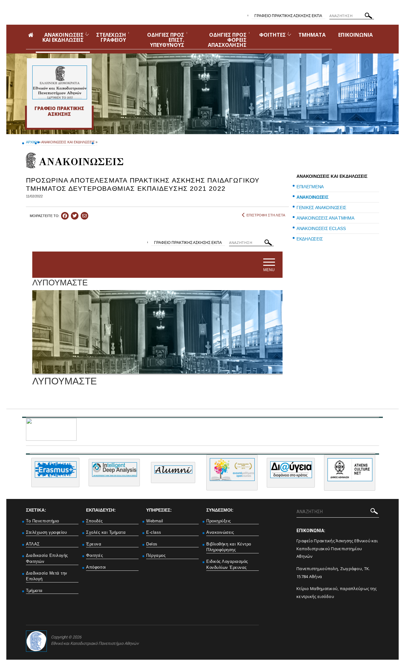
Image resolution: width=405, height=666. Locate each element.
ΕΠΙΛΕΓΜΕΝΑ (310, 186)
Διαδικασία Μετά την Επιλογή (46, 576)
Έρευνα (93, 544)
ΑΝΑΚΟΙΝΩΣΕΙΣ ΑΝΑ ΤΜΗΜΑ (325, 218)
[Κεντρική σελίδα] (59, 82)
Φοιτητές (94, 555)
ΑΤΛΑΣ (33, 544)
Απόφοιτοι (96, 567)
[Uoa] (36, 641)
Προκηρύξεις (218, 521)
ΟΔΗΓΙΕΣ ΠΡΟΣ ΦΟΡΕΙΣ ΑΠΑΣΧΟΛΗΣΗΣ (227, 39)
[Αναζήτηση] (368, 16)
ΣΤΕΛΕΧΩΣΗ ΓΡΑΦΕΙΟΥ (111, 37)
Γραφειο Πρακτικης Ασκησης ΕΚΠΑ (288, 16)
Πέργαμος (155, 555)
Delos (152, 544)
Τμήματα (34, 590)
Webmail (154, 521)
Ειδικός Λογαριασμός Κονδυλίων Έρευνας (227, 564)
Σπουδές (94, 521)
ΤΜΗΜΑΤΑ (312, 34)
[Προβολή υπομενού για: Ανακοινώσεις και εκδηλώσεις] (87, 35)
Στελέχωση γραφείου (46, 532)
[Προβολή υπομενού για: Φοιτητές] (289, 35)
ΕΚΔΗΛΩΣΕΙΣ (309, 238)
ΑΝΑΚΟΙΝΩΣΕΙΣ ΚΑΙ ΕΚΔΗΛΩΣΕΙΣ (63, 37)
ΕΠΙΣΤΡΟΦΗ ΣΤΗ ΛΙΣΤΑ (265, 215)
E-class (153, 532)
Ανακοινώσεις (220, 532)
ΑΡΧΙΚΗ (32, 142)
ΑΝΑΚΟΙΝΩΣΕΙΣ (312, 197)
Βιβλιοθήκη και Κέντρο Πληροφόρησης (228, 547)
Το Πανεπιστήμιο (42, 521)
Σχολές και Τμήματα (106, 532)
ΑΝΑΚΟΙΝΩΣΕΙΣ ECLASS (321, 228)
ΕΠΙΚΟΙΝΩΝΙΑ (355, 34)
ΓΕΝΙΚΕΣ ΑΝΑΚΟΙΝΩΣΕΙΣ (321, 207)
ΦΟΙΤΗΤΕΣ (272, 34)
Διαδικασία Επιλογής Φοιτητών (47, 558)
